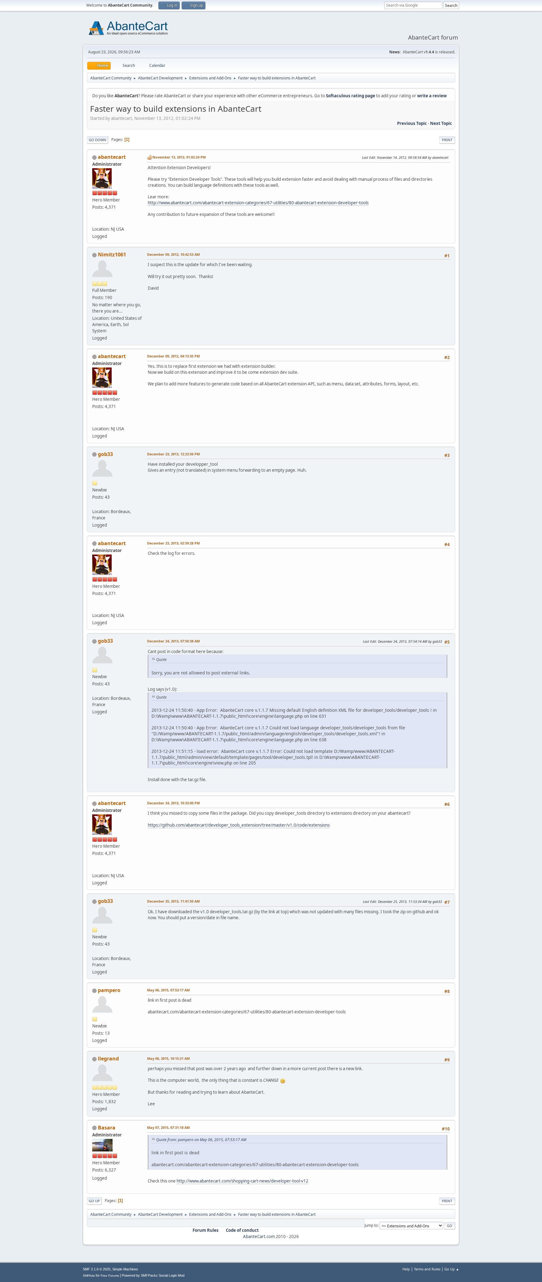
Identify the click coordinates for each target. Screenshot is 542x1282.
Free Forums (110, 1275)
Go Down (97, 139)
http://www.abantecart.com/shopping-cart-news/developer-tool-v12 (242, 1181)
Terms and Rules (427, 1269)
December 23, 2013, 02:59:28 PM (173, 543)
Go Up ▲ (451, 1269)
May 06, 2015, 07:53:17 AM (168, 990)
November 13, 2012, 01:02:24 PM (179, 157)
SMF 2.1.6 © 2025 (96, 1269)
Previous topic (412, 123)
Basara (106, 1127)
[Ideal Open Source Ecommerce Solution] (94, 221)
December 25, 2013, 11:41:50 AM (173, 901)
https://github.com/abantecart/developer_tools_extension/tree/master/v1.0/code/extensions (239, 825)
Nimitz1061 (112, 254)
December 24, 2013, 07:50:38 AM (173, 641)
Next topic (441, 123)
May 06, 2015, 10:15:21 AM (168, 1058)
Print (447, 139)
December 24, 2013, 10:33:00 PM (173, 803)
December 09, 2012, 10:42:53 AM (173, 254)
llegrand (108, 1058)
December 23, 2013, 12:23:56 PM (173, 454)
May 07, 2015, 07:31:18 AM (168, 1127)
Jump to (371, 1225)
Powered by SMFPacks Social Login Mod (153, 1275)
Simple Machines (125, 1269)
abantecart (112, 156)
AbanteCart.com (259, 1236)
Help (406, 1269)
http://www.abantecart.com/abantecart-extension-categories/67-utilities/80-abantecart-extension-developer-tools (258, 203)
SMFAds (89, 1275)
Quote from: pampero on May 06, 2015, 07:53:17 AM (201, 1139)
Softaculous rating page (350, 96)
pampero (109, 990)
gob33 (105, 454)
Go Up (94, 1201)
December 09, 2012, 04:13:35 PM (173, 356)
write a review (432, 96)
